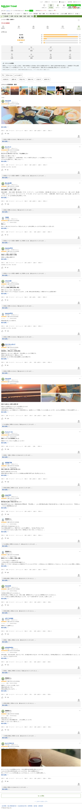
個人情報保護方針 (12, 806)
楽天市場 (70, 1)
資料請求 (40, 806)
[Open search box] (3, 75)
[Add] (79, 20)
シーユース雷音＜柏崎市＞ (8, 19)
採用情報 (30, 806)
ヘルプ (41, 1)
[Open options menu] (80, 101)
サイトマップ (54, 1)
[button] (5, 90)
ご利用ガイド (47, 1)
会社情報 (4, 806)
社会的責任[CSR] (22, 806)
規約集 (35, 806)
